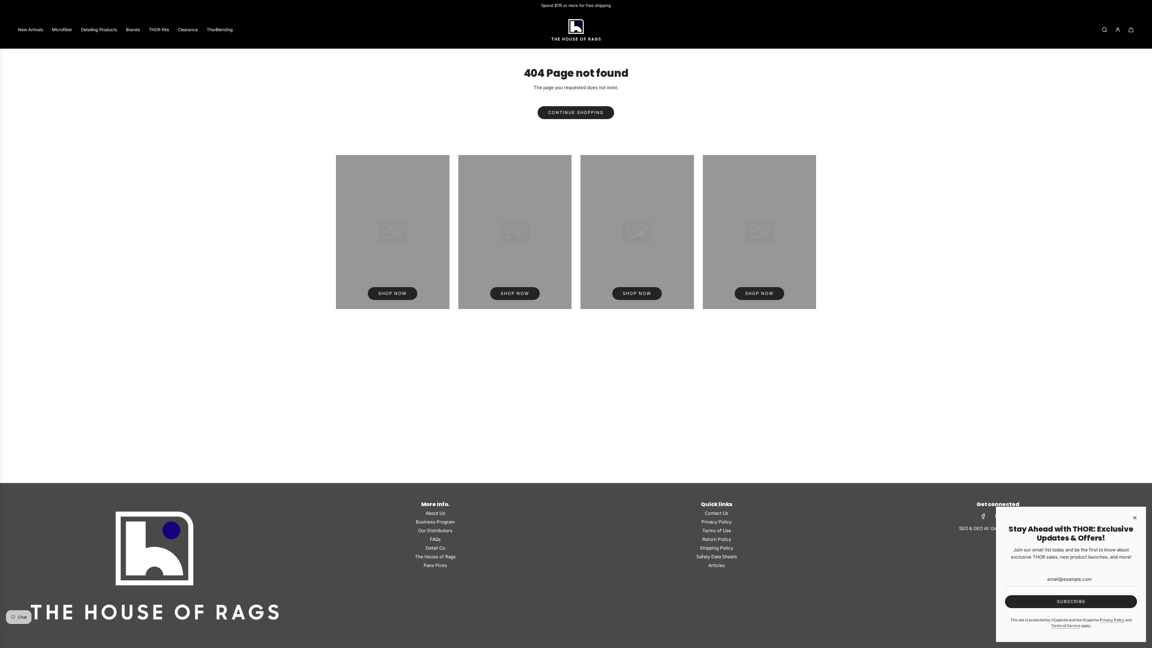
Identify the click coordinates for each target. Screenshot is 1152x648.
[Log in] (1117, 29)
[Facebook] (983, 516)
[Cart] (1131, 29)
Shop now (392, 293)
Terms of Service (1065, 625)
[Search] (1104, 29)
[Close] (1135, 517)
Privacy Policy (1112, 620)
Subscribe (1071, 601)
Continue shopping (576, 112)
